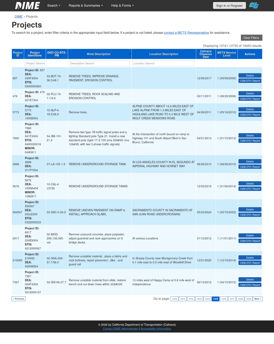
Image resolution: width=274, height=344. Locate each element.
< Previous (18, 298)
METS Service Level (226, 54)
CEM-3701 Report (250, 80)
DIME (19, 16)
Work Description (99, 54)
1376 (223, 298)
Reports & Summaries (85, 5)
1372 (191, 298)
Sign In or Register (229, 5)
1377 (232, 298)
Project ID (18, 54)
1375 (215, 298)
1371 (182, 298)
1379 (248, 298)
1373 (199, 298)
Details (250, 75)
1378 (240, 298)
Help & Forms (121, 5)
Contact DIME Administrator (120, 328)
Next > (257, 298)
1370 (174, 298)
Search (52, 5)
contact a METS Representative (186, 32)
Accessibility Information (156, 328)
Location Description (163, 54)
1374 (207, 298)
